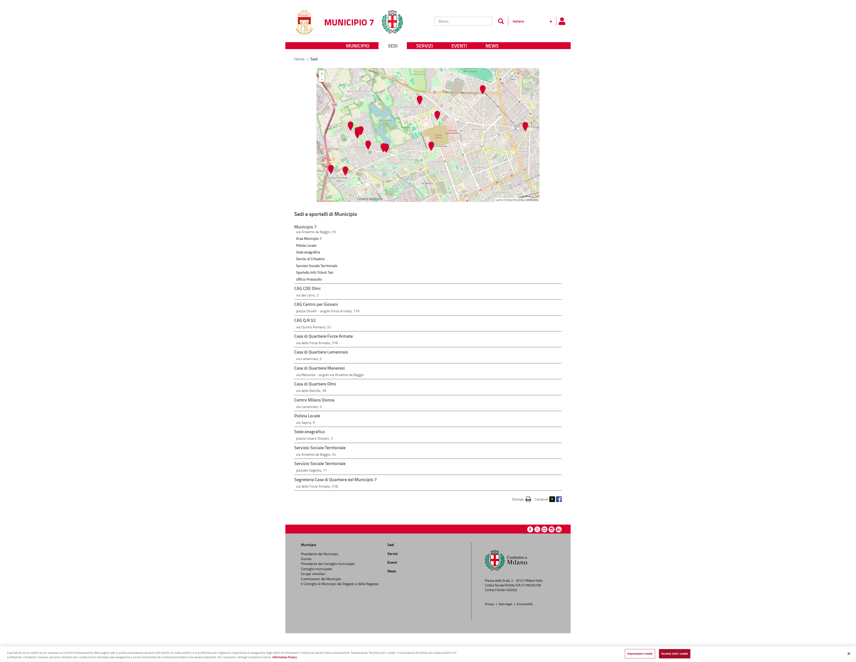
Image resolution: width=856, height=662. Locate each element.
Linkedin (559, 529)
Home (299, 59)
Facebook (559, 499)
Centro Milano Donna (314, 400)
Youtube (544, 529)
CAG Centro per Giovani (316, 304)
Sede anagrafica (308, 252)
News (492, 45)
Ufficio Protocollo (309, 279)
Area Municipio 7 (309, 238)
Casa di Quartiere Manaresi (319, 368)
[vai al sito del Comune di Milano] (392, 19)
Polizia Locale (306, 245)
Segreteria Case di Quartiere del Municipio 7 (335, 479)
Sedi (393, 45)
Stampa (521, 499)
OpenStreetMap (516, 199)
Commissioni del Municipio (321, 578)
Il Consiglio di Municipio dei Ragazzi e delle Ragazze (339, 583)
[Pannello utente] (561, 21)
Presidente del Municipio (319, 553)
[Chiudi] (849, 653)
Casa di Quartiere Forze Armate (323, 336)
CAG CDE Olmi (307, 288)
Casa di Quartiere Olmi (315, 384)
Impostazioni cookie (639, 654)
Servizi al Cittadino (310, 258)
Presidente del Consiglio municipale (327, 563)
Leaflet (499, 199)
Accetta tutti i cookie (674, 654)
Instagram (552, 529)
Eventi (459, 45)
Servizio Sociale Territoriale (316, 265)
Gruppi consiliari (313, 573)
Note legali (506, 604)
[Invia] (501, 21)
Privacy (490, 604)
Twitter (552, 499)
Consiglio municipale (316, 568)
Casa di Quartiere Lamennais (321, 352)
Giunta (306, 558)
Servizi (424, 45)
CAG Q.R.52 (305, 320)
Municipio (357, 45)
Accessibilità (524, 604)
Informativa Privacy (284, 657)
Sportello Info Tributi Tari (314, 272)
